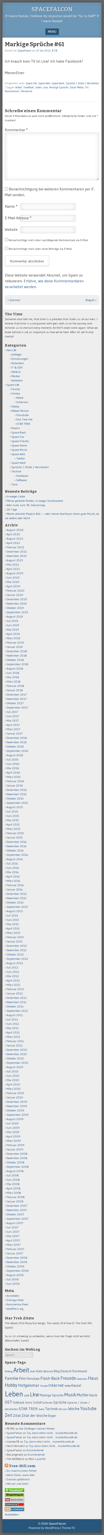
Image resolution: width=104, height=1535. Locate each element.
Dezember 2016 (17, 738)
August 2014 (15, 859)
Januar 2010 (15, 1097)
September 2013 (17, 907)
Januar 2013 (14, 941)
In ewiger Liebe (16, 496)
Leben (38, 87)
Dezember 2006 (17, 1257)
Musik (70, 1395)
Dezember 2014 (17, 842)
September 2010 (17, 1062)
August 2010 (15, 1067)
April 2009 (13, 1136)
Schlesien (22, 402)
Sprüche (60, 1402)
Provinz (15, 428)
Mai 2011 (13, 1028)
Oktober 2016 (15, 746)
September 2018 (17, 664)
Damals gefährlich (18, 1479)
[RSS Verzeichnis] (14, 1500)
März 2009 (14, 1140)
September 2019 (17, 612)
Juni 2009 (13, 1127)
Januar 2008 (15, 1201)
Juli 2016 (12, 759)
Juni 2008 (13, 1179)
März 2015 (13, 829)
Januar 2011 (14, 1045)
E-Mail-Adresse (18, 217)
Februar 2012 (15, 989)
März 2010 (14, 1088)
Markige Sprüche (58, 87)
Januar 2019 (15, 647)
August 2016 (15, 755)
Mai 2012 (13, 976)
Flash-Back (50, 1378)
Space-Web (44, 83)
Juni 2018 (13, 673)
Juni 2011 (13, 1023)
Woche (73, 1408)
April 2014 (13, 876)
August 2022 (15, 538)
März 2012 (13, 985)
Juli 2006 (13, 1279)
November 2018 (17, 655)
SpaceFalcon (52, 9)
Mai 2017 (13, 720)
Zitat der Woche (34, 1415)
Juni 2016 (13, 764)
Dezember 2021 (17, 551)
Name (11, 206)
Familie (11, 1378)
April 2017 (13, 725)
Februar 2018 (15, 686)
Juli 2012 (12, 967)
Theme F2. (69, 1528)
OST (8, 1402)
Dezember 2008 (17, 1153)
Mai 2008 (13, 1184)
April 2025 (13, 534)
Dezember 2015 (17, 790)
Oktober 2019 (15, 608)
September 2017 (17, 707)
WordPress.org (15, 1308)
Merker (15, 376)
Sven (41, 1409)
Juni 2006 (13, 1283)
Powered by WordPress (44, 1528)
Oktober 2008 (15, 1162)
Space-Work (58, 83)
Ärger (52, 1415)
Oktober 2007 (15, 1214)
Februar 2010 (15, 1093)
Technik (16, 471)
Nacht (93, 1395)
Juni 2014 (13, 868)
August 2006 (15, 1275)
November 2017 (16, 699)
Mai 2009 (13, 1132)
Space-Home (19, 445)
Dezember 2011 (17, 998)
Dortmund (79, 1371)
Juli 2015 (12, 811)
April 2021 (13, 569)
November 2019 (17, 603)
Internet (56, 1385)
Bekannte (48, 1371)
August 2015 (15, 807)
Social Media (77, 87)
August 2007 (15, 1223)
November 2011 (16, 1002)
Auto (39, 1371)
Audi (32, 1371)
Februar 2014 (15, 885)
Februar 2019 (15, 642)
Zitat (17, 1415)
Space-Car (17, 437)
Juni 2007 (13, 1231)
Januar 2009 (15, 1149)
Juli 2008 (13, 1175)
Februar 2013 (15, 937)
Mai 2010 (13, 1080)
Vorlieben (17, 380)
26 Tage (12, 509)
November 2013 (16, 898)
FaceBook (28, 87)
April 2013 (13, 928)
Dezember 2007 (17, 1205)
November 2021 (17, 556)
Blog (57, 1371)
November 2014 (17, 846)
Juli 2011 (12, 1019)
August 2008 (15, 1171)
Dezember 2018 (17, 651)
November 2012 (17, 950)
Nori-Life (11, 350)
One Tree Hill (24, 419)
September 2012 (17, 959)
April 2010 (13, 1084)
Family (15, 389)
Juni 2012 (13, 972)
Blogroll (91, 300)
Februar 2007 (15, 1249)
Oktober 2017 (15, 703)
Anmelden (13, 1295)
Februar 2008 (16, 1197)
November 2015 (17, 794)
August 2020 (15, 573)
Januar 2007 (15, 1253)
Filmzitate (22, 415)
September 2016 (17, 751)
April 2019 (13, 634)
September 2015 (17, 803)
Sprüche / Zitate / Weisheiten (82, 83)
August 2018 (15, 668)
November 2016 (17, 742)
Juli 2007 (12, 1227)
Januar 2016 (15, 785)
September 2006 (18, 1270)
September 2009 (18, 1114)
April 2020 (13, 586)
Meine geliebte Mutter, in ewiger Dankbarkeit (35, 501)
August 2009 (15, 1119)
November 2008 (17, 1158)
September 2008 (18, 1166)
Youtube (88, 1408)
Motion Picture (20, 411)
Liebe (26, 1395)
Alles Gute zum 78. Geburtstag (26, 505)
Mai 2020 (13, 582)
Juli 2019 (12, 621)
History (15, 393)
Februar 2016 (15, 781)
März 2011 (13, 1036)
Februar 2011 (15, 1041)
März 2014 (13, 881)
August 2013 (15, 911)
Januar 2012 (15, 993)
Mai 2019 (13, 629)
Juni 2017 (13, 716)
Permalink (26, 91)
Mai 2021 (13, 564)
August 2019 (15, 616)
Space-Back (18, 432)
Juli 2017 (12, 712)
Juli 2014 (12, 863)
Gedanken (17, 363)
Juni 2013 (13, 920)
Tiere (14, 484)
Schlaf (37, 1402)
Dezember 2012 (17, 946)
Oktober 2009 (15, 1110)
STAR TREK (23, 424)
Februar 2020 (15, 590)
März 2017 (13, 729)
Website (11, 229)
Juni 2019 (13, 625)
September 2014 (17, 855)
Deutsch (66, 1371)
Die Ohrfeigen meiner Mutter (37, 1428)
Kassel (76, 1385)
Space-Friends (20, 441)
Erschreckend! (35, 1450)
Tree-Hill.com (22, 1466)
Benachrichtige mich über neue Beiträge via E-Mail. (41, 249)
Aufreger (16, 354)
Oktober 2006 (15, 1266)
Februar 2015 (15, 833)
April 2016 (13, 772)
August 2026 (15, 530)
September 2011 (17, 1011)
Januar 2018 (15, 690)
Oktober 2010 (15, 1058)
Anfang (9, 1371)
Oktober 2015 (15, 798)
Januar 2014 (15, 889)
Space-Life (31, 83)
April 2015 (13, 824)
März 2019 (13, 638)
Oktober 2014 (15, 850)
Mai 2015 (13, 820)
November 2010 (17, 1054)
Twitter (20, 458)
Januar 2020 (15, 595)
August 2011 (15, 1015)
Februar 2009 (15, 1145)
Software (21, 480)
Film (22, 1378)
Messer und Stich (17, 1483)
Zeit (8, 1415)
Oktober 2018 (15, 660)
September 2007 (17, 1218)
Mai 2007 (13, 1236)
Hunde (44, 1385)
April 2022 (13, 543)
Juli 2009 (13, 1123)
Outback (18, 1402)
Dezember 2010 (17, 1049)
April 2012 (13, 980)
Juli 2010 (12, 1071)
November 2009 (17, 1106)
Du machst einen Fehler (22, 1470)
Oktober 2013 (15, 902)
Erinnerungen (19, 359)
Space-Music (19, 449)
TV (86, 87)
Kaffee (68, 1385)
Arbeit (18, 87)
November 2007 (17, 1210)
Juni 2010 (13, 1075)
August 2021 (15, 560)
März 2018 (14, 681)
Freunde (68, 1378)
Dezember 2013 (17, 894)
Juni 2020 (13, 577)
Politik (19, 398)
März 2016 (14, 777)
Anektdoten (12, 1514)
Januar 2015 (15, 837)
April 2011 (13, 1032)
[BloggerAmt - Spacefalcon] (14, 1510)
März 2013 (13, 933)
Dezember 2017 (17, 694)
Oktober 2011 (15, 1006)
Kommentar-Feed (17, 1304)
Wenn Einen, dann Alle (21, 1475)
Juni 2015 (13, 816)
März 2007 (14, 1244)
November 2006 (17, 1262)
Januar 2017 (14, 733)
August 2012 (15, 963)
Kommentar (16, 129)
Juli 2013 (12, 915)
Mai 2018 (13, 677)
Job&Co (16, 372)
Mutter (83, 1395)
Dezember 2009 (17, 1101)
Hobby (15, 406)
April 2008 (14, 1188)
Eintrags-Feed (15, 1300)
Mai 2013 (13, 924)
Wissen (63, 1409)
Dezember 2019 (17, 599)
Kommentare (12, 91)
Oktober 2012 (15, 954)
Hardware (22, 475)
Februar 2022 (15, 547)
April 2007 (13, 1240)
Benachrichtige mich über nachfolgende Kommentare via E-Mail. (49, 240)
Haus (93, 1378)
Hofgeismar (28, 1385)
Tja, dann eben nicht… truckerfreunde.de (52, 1433)
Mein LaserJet (37, 1459)
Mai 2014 (13, 872)
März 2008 (14, 1192)
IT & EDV (17, 367)
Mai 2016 (13, 768)
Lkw (45, 87)
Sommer (13, 300)
